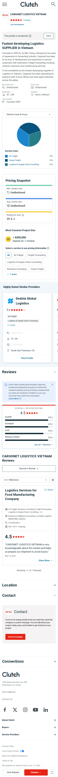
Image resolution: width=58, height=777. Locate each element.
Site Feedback (8, 692)
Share (50, 489)
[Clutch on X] (15, 709)
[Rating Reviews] (16, 20)
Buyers (5, 727)
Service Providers (10, 734)
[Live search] (53, 4)
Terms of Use (7, 761)
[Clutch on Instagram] (25, 709)
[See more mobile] (46, 560)
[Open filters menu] (53, 480)
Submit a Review (27, 468)
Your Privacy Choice (10, 751)
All (8, 255)
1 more (13, 274)
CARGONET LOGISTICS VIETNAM (28, 14)
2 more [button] (11, 325)
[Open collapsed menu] (4, 4)
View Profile (27, 358)
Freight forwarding (37, 255)
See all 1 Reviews (42, 445)
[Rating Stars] (17, 310)
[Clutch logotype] (29, 4)
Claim (48, 36)
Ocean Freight (15, 160)
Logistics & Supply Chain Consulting (24, 164)
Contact (34, 772)
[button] (25, 480)
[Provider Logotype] (5, 15)
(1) (24, 310)
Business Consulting (17, 269)
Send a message (15, 637)
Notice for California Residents (14, 756)
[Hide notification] (52, 384)
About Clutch (8, 720)
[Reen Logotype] (10, 301)
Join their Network (17, 25)
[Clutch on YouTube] (35, 709)
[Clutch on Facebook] (4, 709)
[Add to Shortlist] (52, 772)
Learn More (14, 399)
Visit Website (13, 772)
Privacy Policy (8, 746)
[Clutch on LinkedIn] (45, 709)
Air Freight (13, 156)
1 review (26, 20)
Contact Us (7, 699)
